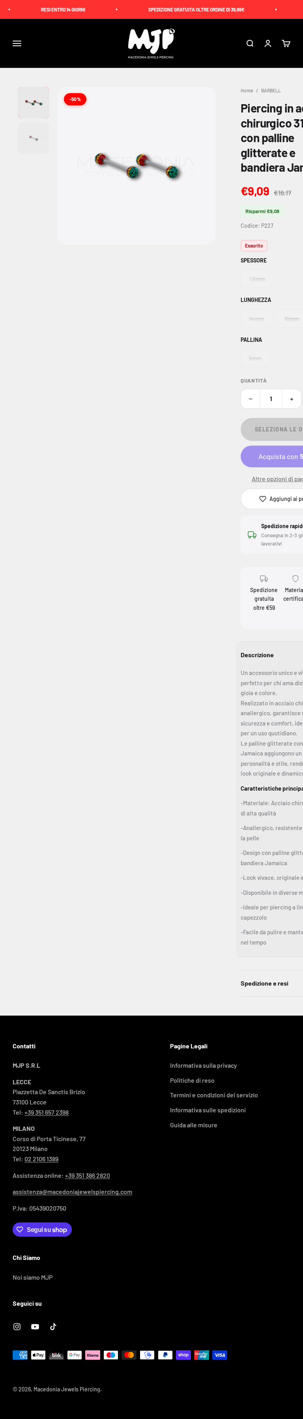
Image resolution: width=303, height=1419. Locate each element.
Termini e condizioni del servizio (214, 1094)
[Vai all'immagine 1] (33, 102)
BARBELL (271, 90)
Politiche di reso (192, 1080)
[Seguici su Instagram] (17, 1326)
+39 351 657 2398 (46, 1112)
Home (247, 90)
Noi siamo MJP (32, 1277)
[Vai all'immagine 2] (33, 138)
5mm (255, 358)
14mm (256, 318)
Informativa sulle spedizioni (208, 1109)
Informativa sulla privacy (203, 1065)
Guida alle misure (193, 1124)
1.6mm (257, 278)
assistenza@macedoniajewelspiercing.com (72, 1191)
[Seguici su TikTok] (53, 1326)
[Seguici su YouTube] (35, 1326)
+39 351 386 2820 (87, 1175)
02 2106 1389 (41, 1158)
